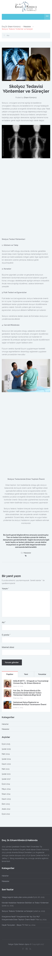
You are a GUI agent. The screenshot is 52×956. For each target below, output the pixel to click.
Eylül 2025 (6, 744)
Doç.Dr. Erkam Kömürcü (11, 27)
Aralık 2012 (6, 809)
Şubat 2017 (6, 779)
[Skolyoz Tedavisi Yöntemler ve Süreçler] (26, 64)
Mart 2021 (5, 769)
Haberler (5, 724)
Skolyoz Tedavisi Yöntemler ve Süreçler (17, 911)
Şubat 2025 (6, 749)
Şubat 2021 (6, 774)
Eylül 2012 (6, 814)
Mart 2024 (6, 754)
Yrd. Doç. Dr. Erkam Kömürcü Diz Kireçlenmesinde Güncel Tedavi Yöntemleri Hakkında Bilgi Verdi (27, 693)
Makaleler (27, 27)
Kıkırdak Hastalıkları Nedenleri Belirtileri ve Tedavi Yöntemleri (25, 903)
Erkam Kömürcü (30, 98)
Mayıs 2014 (6, 789)
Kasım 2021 (6, 764)
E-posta (6, 635)
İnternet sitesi (8, 647)
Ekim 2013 (6, 804)
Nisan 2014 (6, 794)
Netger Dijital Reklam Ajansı (18, 944)
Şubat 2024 (6, 759)
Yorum (5, 588)
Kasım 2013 (6, 799)
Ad (4, 622)
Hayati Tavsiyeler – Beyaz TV (13, 925)
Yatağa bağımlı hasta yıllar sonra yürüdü (17, 897)
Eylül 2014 (6, 784)
